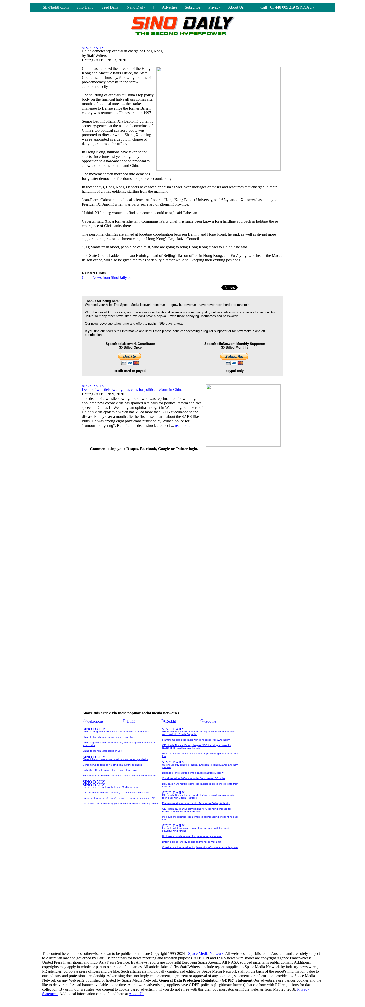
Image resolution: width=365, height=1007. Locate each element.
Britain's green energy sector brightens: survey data (191, 841)
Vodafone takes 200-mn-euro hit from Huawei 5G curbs (193, 778)
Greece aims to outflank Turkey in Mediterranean (111, 787)
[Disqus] (144, 518)
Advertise (169, 7)
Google (210, 721)
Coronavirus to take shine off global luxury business (112, 764)
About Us (236, 7)
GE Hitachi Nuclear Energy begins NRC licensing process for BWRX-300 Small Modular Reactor (196, 746)
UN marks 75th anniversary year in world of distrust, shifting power (120, 803)
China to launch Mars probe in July (102, 750)
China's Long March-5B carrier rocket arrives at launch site (116, 731)
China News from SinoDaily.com (108, 277)
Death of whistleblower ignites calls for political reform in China (132, 389)
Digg (131, 721)
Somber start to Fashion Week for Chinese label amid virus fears (119, 775)
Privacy (214, 7)
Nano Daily (136, 7)
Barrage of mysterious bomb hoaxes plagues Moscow (192, 772)
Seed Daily (110, 7)
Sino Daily (84, 7)
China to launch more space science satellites (109, 737)
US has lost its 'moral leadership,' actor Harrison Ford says (116, 792)
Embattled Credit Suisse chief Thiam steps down (110, 770)
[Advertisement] (246, 530)
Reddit (170, 721)
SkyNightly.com (56, 7)
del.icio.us (95, 721)
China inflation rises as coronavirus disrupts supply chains (115, 759)
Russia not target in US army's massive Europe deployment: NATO (121, 798)
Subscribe (192, 7)
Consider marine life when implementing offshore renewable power (200, 847)
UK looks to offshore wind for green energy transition (192, 836)
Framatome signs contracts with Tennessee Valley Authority (196, 739)
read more (182, 425)
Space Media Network (205, 953)
